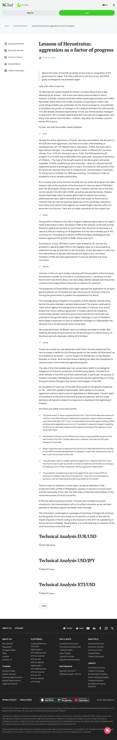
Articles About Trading (97, 674)
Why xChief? (7, 643)
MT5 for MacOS (37, 662)
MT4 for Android (37, 672)
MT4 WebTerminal (38, 669)
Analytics (93, 639)
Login (87, 13)
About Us (7, 628)
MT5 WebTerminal (38, 652)
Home (7, 26)
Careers (5, 656)
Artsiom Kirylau (48, 57)
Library (92, 663)
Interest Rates (14, 64)
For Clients (65, 639)
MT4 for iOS (36, 675)
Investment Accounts (68, 643)
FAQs (4, 653)
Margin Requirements (11, 680)
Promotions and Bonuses (70, 647)
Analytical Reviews (20, 26)
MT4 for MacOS (37, 678)
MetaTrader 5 (36, 649)
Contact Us (7, 659)
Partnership (65, 666)
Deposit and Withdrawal (69, 659)
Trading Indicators (96, 680)
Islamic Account (9, 674)
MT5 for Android (37, 656)
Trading (6, 666)
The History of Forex (96, 667)
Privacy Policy (9, 700)
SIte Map (19, 628)
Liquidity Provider (66, 656)
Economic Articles (15, 50)
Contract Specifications (12, 677)
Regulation (7, 647)
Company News (8, 650)
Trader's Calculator (16, 70)
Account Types (8, 671)
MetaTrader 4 (36, 665)
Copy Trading (65, 653)
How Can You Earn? (67, 671)
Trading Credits (66, 650)
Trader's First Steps (96, 671)
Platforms (36, 639)
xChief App (35, 681)
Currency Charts (15, 57)
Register (30, 13)
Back (44, 606)
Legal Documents (9, 683)
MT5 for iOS (36, 659)
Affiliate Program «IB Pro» (70, 674)
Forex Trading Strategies (98, 677)
